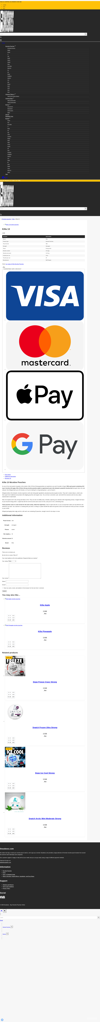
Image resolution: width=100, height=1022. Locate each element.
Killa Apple (45, 605)
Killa (8, 82)
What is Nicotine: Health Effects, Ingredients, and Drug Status (18, 876)
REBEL (8, 50)
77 (7, 54)
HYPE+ (8, 144)
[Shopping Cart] (1, 40)
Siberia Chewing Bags (11, 102)
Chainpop (9, 136)
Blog (4, 8)
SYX (8, 80)
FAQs (4, 6)
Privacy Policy (6, 888)
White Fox (9, 68)
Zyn (8, 70)
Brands (4, 934)
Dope (8, 92)
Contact (4, 4)
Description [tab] (8, 474)
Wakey (8, 112)
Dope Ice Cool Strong (45, 773)
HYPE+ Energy (10, 110)
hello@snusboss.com (5, 862)
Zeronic (7, 114)
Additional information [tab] (10, 476)
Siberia (8, 60)
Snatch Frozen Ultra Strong (45, 727)
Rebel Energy (10, 108)
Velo (8, 56)
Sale (6, 174)
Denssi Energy (10, 106)
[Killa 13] (12, 224)
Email (4, 584)
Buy (4, 267)
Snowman (9, 152)
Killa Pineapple (45, 631)
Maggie (8, 84)
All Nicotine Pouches (11, 48)
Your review (5, 578)
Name (4, 581)
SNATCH (9, 78)
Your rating (5, 561)
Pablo (8, 64)
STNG (8, 134)
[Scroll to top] (1, 911)
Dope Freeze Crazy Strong (45, 682)
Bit (7, 162)
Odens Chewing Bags (11, 100)
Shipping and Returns (8, 884)
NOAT (8, 86)
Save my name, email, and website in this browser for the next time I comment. (24, 588)
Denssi (8, 52)
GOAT (8, 88)
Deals (3, 43)
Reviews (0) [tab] (8, 478)
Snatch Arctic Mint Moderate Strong (45, 819)
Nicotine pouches (6, 219)
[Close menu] (0, 914)
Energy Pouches (6, 924)
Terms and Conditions (8, 886)
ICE (8, 72)
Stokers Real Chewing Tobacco (13, 96)
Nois (8, 122)
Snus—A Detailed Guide (9, 874)
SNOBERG (9, 76)
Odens (8, 160)
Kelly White (9, 66)
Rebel (8, 128)
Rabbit (8, 58)
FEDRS (8, 62)
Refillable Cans (9, 116)
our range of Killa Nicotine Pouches (15, 264)
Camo (8, 168)
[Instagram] (6, 178)
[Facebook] (3, 178)
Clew (8, 90)
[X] (5, 178)
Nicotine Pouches (7, 871)
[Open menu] (1, 183)
